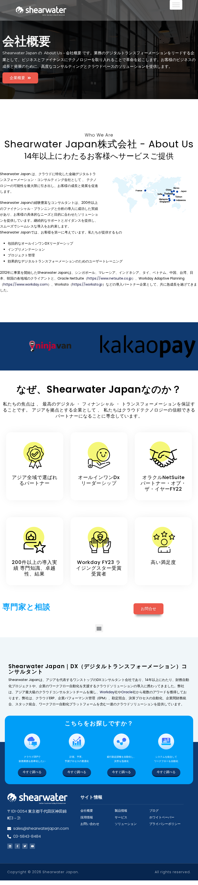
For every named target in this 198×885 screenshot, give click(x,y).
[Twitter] (25, 846)
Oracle (127, 692)
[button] (99, 628)
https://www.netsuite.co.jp (109, 278)
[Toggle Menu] (176, 5)
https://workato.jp (87, 284)
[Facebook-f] (17, 846)
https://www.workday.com (25, 284)
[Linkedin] (10, 846)
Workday (107, 692)
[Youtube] (32, 846)
